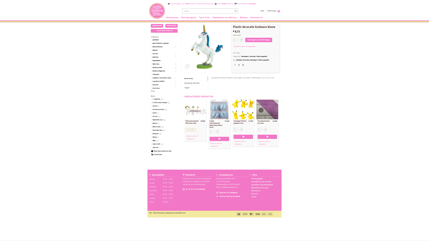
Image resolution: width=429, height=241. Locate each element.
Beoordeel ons (256, 191)
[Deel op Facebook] (235, 65)
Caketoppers (245, 56)
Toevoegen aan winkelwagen (258, 40)
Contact (253, 197)
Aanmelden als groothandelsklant (262, 185)
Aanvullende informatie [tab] (192, 83)
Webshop (243, 18)
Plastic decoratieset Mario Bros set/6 (192, 122)
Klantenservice (256, 18)
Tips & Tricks (204, 18)
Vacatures (254, 194)
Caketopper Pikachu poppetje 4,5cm (239, 122)
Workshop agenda (188, 18)
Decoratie (253, 56)
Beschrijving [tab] (188, 78)
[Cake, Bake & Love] (157, 10)
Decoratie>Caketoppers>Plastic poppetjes (256, 60)
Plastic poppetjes (262, 56)
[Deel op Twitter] (239, 65)
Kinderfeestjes (172, 18)
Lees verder (190, 129)
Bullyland (239, 60)
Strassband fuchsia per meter (264, 122)
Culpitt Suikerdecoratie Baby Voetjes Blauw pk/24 (216, 124)
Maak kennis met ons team (260, 188)
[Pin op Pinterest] (243, 65)
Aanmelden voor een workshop (261, 182)
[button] (187, 66)
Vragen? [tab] (187, 88)
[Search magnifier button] (235, 11)
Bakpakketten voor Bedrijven (225, 18)
